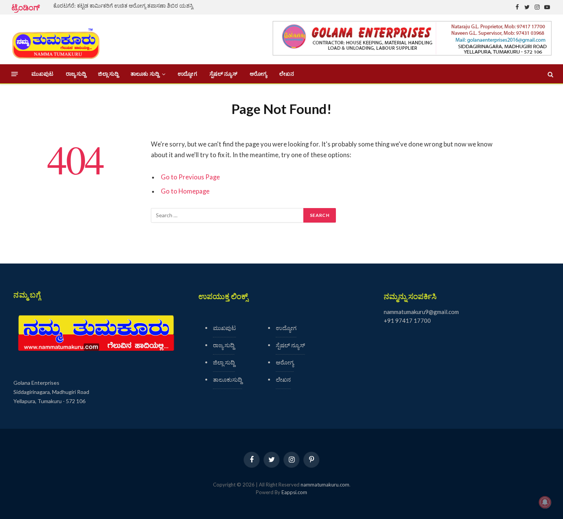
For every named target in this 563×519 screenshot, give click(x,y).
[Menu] (14, 74)
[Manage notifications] (545, 502)
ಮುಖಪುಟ (42, 74)
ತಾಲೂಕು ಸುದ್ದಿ (145, 74)
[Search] (549, 74)
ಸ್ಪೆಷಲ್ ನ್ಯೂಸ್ (223, 74)
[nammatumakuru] (55, 39)
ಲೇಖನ (286, 74)
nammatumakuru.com (325, 485)
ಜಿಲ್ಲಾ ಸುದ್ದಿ (108, 74)
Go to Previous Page (190, 177)
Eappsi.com (294, 492)
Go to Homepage (185, 191)
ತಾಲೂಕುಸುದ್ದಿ (227, 379)
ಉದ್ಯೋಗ (187, 74)
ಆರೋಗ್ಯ (258, 74)
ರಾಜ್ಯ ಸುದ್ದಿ (76, 74)
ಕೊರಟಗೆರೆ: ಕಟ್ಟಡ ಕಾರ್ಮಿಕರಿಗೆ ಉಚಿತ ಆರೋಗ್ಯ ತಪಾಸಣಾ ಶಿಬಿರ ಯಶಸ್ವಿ (123, 5)
